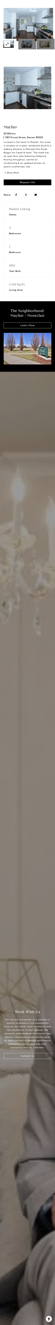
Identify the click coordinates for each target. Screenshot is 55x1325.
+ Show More (12, 172)
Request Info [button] (27, 182)
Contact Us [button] (27, 1055)
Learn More (27, 325)
